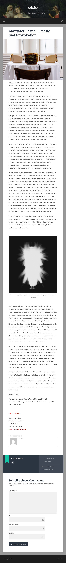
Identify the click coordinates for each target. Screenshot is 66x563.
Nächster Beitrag (48, 469)
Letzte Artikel (17, 436)
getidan (33, 7)
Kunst (49, 461)
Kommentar (13, 490)
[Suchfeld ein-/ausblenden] (62, 21)
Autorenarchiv (12, 462)
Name (11, 515)
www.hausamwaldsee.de (17, 429)
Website (11, 533)
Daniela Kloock (21, 438)
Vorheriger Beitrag (49, 467)
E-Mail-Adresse (14, 524)
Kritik (45, 461)
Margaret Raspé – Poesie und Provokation (29, 33)
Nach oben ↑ (59, 559)
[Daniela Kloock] (13, 444)
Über (11, 436)
